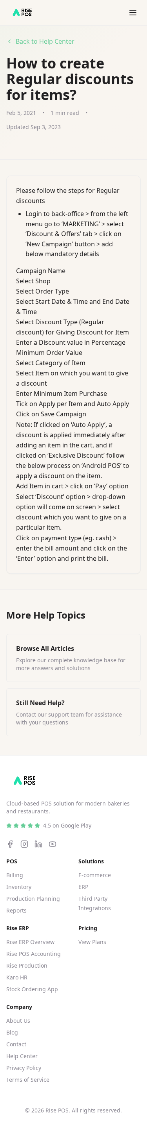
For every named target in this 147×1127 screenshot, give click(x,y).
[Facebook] (10, 844)
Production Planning (33, 898)
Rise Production (26, 965)
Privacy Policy (23, 1068)
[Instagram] (24, 844)
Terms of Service (27, 1079)
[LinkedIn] (38, 844)
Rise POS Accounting (33, 953)
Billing (14, 875)
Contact (16, 1044)
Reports (16, 910)
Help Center (22, 1056)
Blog (12, 1032)
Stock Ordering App (32, 989)
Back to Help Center (45, 41)
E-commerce (94, 875)
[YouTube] (52, 844)
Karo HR (16, 977)
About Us (18, 1020)
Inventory (18, 887)
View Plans (92, 942)
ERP (83, 887)
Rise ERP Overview (30, 942)
